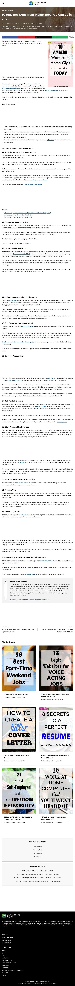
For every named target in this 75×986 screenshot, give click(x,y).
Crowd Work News (34, 981)
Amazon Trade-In (26, 515)
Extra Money (6, 942)
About (4, 953)
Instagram (47, 599)
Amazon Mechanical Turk (21, 254)
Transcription (37, 850)
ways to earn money (21, 483)
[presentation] (19, 668)
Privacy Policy (7, 960)
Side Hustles (6, 940)
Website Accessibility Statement (13, 970)
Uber (9, 380)
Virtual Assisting (37, 857)
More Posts (13, 599)
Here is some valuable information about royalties (18, 342)
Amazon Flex (49, 378)
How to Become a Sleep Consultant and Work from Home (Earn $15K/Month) (57, 629)
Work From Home (7, 10)
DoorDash (16, 380)
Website (20, 599)
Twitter (26, 599)
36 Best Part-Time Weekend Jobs (16, 694)
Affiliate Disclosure (9, 963)
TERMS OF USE (52, 983)
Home (3, 950)
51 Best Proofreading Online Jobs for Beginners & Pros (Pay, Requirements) (37, 881)
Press (4, 975)
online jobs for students (39, 180)
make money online (45, 561)
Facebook (33, 599)
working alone (62, 422)
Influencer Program (21, 309)
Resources (5, 958)
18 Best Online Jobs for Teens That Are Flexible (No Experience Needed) (18, 629)
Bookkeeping (37, 853)
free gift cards (30, 574)
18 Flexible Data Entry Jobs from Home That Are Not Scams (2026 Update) (37, 877)
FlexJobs (50, 140)
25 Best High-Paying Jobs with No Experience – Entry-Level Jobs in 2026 (37, 874)
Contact (5, 973)
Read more (5, 927)
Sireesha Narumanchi (19, 581)
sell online (23, 462)
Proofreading (37, 846)
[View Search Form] (3, 3)
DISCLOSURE (32, 28)
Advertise (5, 968)
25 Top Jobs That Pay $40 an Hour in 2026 (18, 217)
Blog (3, 955)
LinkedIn (40, 599)
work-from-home (51, 90)
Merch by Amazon (27, 326)
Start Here (5, 965)
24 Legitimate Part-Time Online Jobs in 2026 (18, 215)
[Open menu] (71, 3)
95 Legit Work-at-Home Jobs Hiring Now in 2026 (37, 871)
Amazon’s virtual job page (33, 184)
